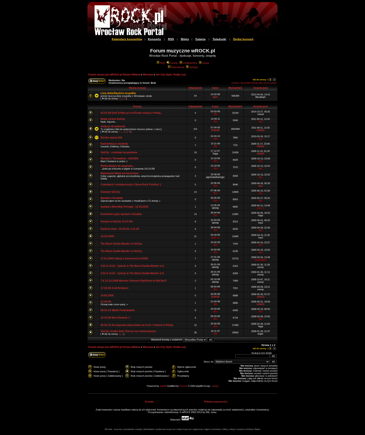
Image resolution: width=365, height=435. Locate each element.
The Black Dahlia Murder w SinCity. (121, 243)
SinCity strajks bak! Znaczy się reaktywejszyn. (129, 331)
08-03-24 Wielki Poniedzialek (118, 310)
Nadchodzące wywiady (114, 143)
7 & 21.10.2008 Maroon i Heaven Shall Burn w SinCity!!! (134, 280)
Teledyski (219, 39)
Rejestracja (177, 67)
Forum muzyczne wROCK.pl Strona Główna (114, 74)
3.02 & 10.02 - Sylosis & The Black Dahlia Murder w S (132, 265)
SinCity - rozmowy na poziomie (119, 152)
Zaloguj (193, 67)
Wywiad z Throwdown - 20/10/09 (119, 158)
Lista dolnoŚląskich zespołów (118, 93)
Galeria (200, 39)
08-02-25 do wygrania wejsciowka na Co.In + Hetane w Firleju (137, 325)
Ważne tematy (137, 87)
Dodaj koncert (243, 39)
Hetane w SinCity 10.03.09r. (117, 221)
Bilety (185, 39)
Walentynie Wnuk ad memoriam (120, 173)
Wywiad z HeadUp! (112, 198)
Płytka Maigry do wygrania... (117, 165)
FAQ (162, 63)
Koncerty (154, 39)
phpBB (163, 386)
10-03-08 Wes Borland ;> (115, 317)
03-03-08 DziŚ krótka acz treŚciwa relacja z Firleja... (131, 112)
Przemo (183, 386)
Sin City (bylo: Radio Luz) (171, 74)
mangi (215, 386)
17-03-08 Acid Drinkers (114, 288)
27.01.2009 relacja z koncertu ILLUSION (124, 258)
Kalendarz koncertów (127, 39)
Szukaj (174, 63)
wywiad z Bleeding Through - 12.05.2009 (124, 206)
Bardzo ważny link (111, 137)
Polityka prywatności (215, 401)
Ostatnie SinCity (110, 191)
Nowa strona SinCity (113, 119)
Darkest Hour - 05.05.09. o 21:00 (120, 228)
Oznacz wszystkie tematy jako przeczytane (254, 83)
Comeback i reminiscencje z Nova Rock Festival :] (131, 184)
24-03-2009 (107, 236)
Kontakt (149, 401)
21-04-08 (106, 301)
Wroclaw (148, 74)
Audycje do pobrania (113, 126)
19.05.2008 (107, 295)
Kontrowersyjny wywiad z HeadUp (121, 214)
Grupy (205, 63)
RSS (171, 39)
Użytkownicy (190, 63)
